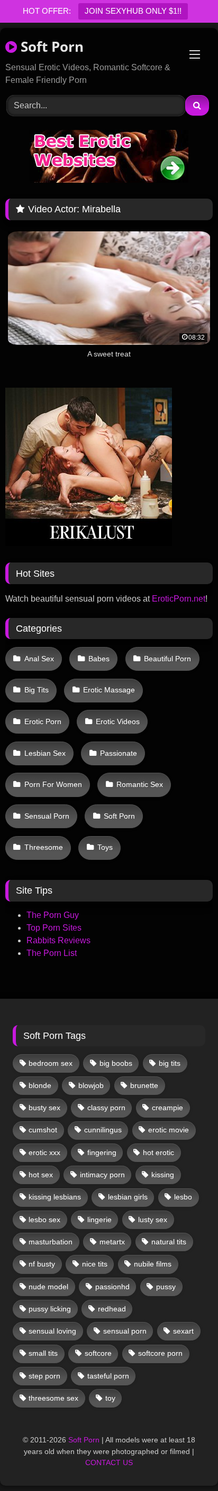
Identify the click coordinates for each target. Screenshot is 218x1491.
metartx (112, 1241)
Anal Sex (39, 658)
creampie (167, 1107)
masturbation (50, 1241)
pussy (166, 1286)
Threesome (43, 847)
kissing (162, 1174)
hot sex (41, 1174)
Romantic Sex (139, 784)
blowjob (91, 1085)
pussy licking (50, 1309)
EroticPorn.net (178, 598)
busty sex (44, 1107)
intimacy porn (102, 1174)
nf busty (42, 1264)
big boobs (115, 1063)
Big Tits (36, 690)
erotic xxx (44, 1152)
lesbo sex (44, 1219)
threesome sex (53, 1398)
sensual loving (52, 1331)
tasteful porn (108, 1376)
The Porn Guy (52, 915)
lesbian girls (128, 1197)
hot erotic (158, 1152)
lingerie (99, 1219)
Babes (99, 658)
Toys (105, 847)
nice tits (94, 1264)
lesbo (183, 1197)
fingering (101, 1152)
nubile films (152, 1264)
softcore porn (160, 1353)
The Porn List (51, 953)
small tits (43, 1353)
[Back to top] (185, 1459)
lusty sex (152, 1219)
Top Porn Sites (53, 927)
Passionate (118, 753)
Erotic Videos (118, 721)
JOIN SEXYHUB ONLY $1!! (133, 10)
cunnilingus (103, 1130)
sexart (183, 1331)
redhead (112, 1309)
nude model (48, 1286)
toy (110, 1398)
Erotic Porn (42, 721)
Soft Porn (50, 46)
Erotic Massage (109, 690)
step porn (44, 1376)
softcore (98, 1353)
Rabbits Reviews (58, 940)
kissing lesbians (55, 1197)
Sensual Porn (46, 816)
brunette (144, 1085)
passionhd (112, 1286)
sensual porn (125, 1331)
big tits (169, 1063)
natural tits (168, 1241)
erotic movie (168, 1130)
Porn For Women (53, 784)
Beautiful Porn (167, 658)
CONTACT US (109, 1462)
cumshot (43, 1130)
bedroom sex (50, 1063)
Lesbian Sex (45, 753)
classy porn (106, 1107)
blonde (40, 1085)
